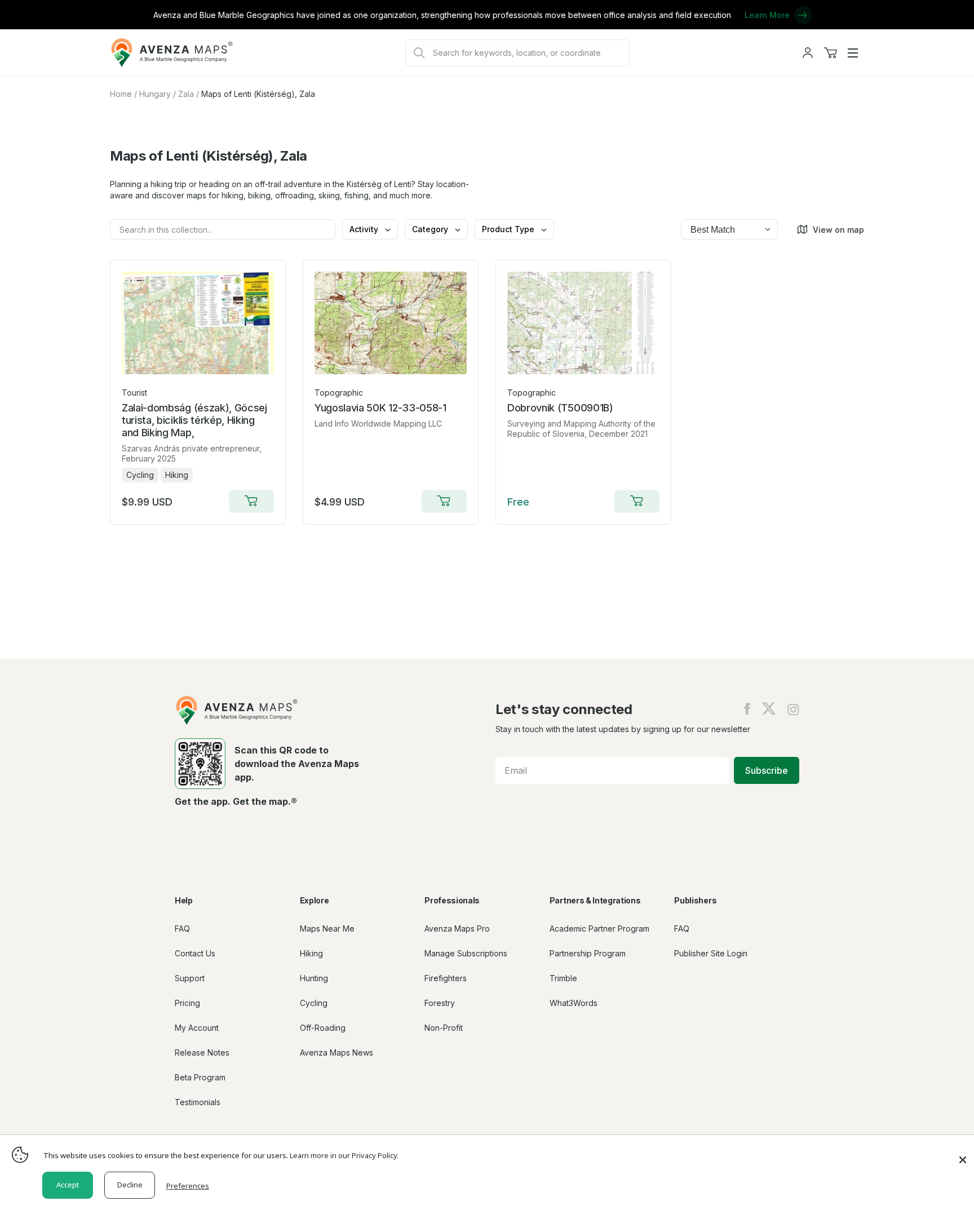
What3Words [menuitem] (573, 1003)
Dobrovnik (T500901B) (560, 408)
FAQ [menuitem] (182, 928)
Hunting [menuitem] (314, 978)
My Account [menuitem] (197, 1027)
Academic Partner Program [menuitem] (599, 928)
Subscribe (766, 770)
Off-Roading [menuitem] (323, 1027)
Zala (186, 94)
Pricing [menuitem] (187, 1003)
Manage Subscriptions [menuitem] (465, 953)
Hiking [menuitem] (311, 953)
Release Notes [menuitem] (202, 1052)
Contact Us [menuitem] (195, 953)
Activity (364, 229)
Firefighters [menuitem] (445, 978)
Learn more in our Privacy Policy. (344, 1155)
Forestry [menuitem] (439, 1003)
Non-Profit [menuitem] (443, 1027)
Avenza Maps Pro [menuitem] (457, 928)
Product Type (509, 229)
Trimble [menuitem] (563, 978)
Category (431, 229)
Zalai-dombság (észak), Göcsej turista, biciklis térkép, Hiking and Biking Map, (194, 420)
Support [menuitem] (190, 978)
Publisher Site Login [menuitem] (710, 953)
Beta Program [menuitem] (200, 1077)
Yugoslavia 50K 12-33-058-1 (380, 408)
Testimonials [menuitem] (197, 1102)
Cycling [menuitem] (313, 1003)
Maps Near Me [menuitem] (327, 928)
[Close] (962, 1154)
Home (121, 94)
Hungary (155, 94)
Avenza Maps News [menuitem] (336, 1052)
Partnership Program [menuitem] (588, 953)
